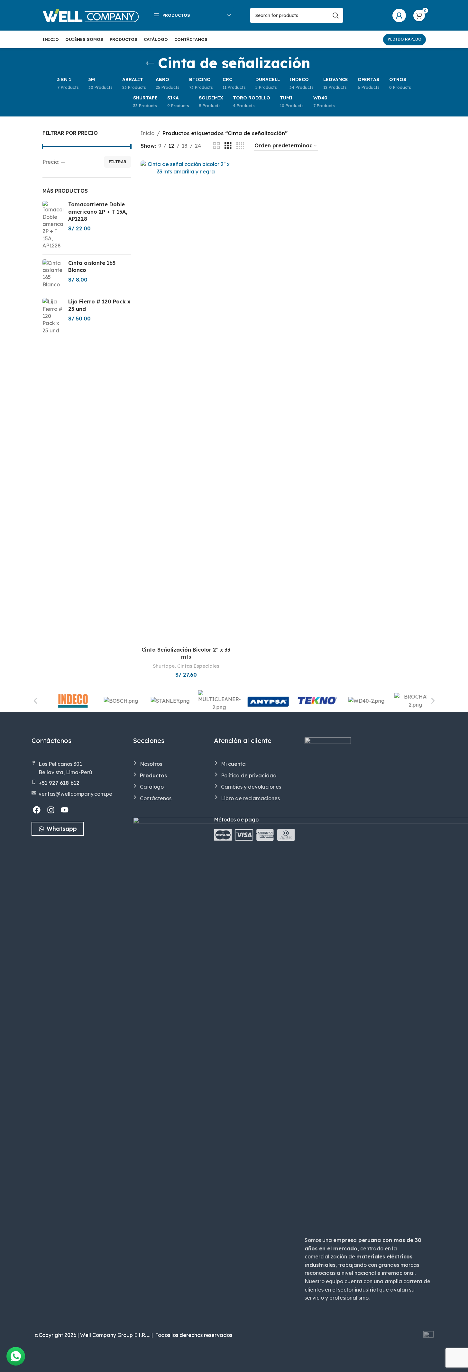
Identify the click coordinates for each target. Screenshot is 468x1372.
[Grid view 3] (228, 146)
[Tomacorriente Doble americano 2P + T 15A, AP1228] (52, 225)
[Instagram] (50, 809)
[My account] (399, 15)
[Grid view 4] (240, 146)
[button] (35, 701)
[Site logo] (90, 15)
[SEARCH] (335, 15)
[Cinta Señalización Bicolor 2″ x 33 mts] (186, 402)
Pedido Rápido (404, 39)
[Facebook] (37, 809)
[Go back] (150, 63)
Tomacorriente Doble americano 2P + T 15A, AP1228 (97, 211)
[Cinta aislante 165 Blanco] (52, 273)
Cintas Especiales (198, 666)
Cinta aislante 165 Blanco (91, 266)
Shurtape (164, 666)
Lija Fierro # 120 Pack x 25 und (99, 305)
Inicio (147, 133)
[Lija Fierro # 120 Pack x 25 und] (52, 316)
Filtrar (117, 161)
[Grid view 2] (216, 146)
